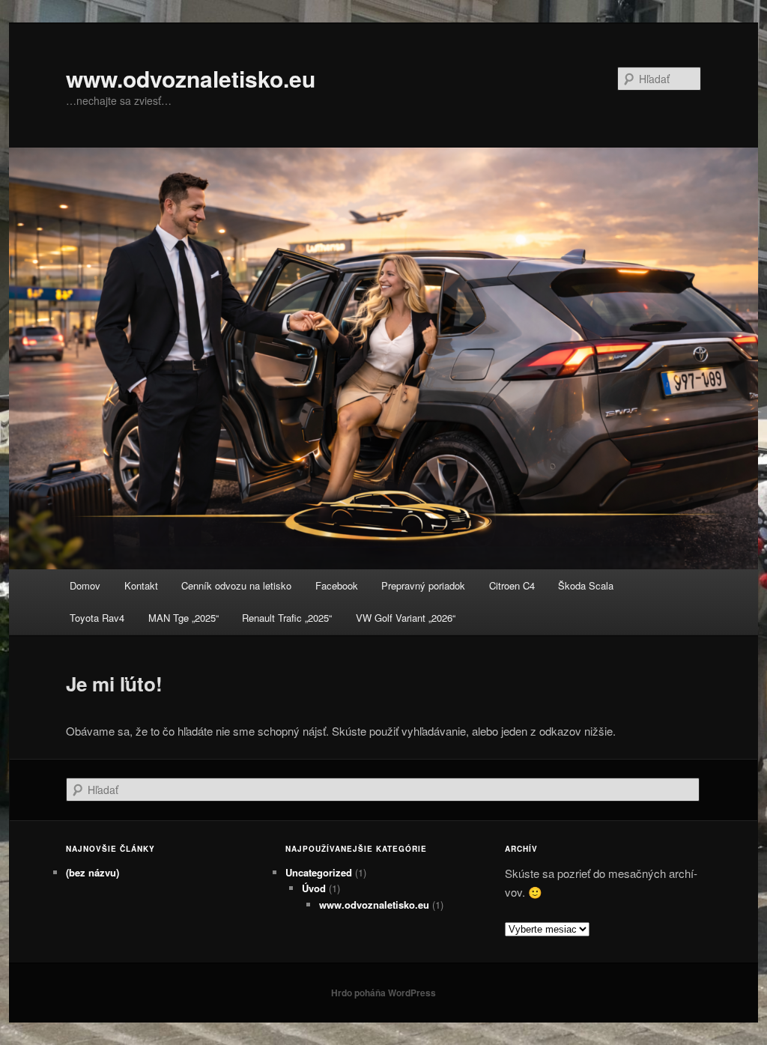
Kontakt (141, 585)
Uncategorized (318, 872)
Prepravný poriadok (423, 585)
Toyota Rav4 (97, 618)
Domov (85, 585)
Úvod (314, 888)
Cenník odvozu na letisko (236, 585)
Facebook (336, 585)
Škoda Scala (585, 585)
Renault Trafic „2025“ (287, 618)
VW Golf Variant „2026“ (405, 618)
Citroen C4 (512, 585)
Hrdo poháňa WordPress (383, 992)
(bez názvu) (92, 872)
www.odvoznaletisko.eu (190, 78)
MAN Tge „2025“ (183, 618)
